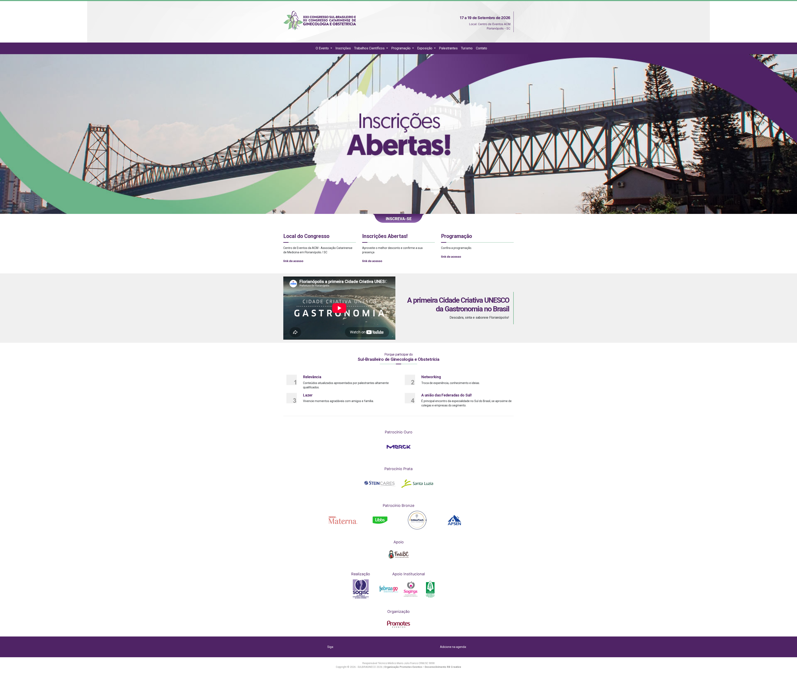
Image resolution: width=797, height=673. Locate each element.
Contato (481, 48)
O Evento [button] (323, 48)
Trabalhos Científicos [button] (369, 48)
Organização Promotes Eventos (403, 667)
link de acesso (293, 261)
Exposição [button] (425, 48)
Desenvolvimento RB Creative (443, 667)
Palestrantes (448, 48)
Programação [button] (401, 48)
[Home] (311, 48)
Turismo (467, 48)
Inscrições (343, 48)
